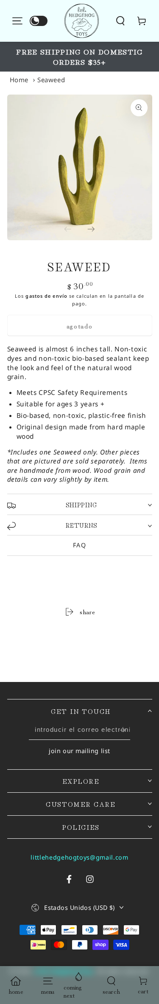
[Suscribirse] (122, 730)
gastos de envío (46, 296)
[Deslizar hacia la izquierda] (68, 228)
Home (19, 79)
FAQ (79, 545)
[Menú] (17, 21)
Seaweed (51, 79)
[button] (126, 21)
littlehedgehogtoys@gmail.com (79, 857)
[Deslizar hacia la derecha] (91, 228)
